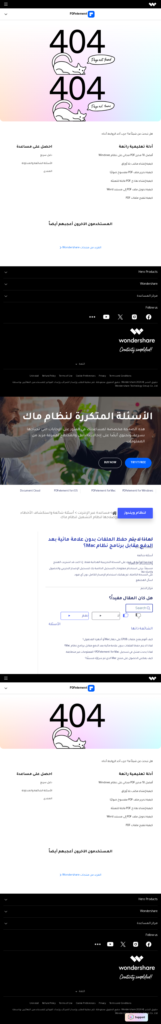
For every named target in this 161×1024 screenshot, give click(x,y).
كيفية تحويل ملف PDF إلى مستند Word (130, 189)
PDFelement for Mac (103, 491)
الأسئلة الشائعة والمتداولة (37, 163)
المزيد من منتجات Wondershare (81, 247)
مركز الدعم (147, 588)
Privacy (102, 376)
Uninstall (34, 376)
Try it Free (138, 462)
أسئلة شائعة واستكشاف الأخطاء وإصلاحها (141, 564)
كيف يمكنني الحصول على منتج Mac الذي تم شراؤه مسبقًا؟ (119, 658)
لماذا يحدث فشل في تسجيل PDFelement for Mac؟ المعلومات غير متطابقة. (109, 652)
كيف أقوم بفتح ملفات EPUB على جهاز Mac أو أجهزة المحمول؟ (118, 639)
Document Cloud (30, 491)
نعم (85, 616)
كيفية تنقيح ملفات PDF (139, 198)
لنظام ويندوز (135, 513)
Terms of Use (66, 376)
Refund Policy (49, 376)
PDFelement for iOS (66, 491)
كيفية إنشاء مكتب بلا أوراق (137, 164)
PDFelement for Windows (137, 491)
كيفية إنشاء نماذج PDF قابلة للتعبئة (132, 181)
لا (118, 616)
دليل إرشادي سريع (142, 539)
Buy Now (110, 462)
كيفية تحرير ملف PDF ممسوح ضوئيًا (131, 172)
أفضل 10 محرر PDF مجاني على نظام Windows (126, 155)
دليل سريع (46, 155)
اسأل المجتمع (144, 580)
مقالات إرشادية (144, 547)
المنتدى (47, 171)
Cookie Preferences (85, 376)
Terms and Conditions (120, 376)
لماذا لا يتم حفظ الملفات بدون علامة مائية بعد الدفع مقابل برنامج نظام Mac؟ (108, 646)
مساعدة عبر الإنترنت (94, 513)
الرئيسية (114, 513)
